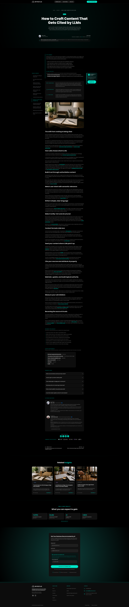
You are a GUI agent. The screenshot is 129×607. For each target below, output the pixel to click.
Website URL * (53, 292)
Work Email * (53, 297)
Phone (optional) (55, 308)
